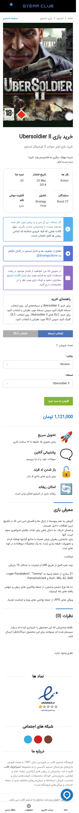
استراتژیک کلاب (12, 767)
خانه (70, 18)
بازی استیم (46, 18)
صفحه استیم (10, 18)
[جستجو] (4, 6)
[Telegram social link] (28, 739)
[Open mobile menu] (71, 6)
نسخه (69, 375)
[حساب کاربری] (64, 6)
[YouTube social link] (38, 739)
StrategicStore (48, 256)
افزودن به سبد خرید (58, 401)
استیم (60, 18)
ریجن (70, 356)
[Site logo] (38, 6)
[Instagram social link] (48, 739)
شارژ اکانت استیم (16, 275)
